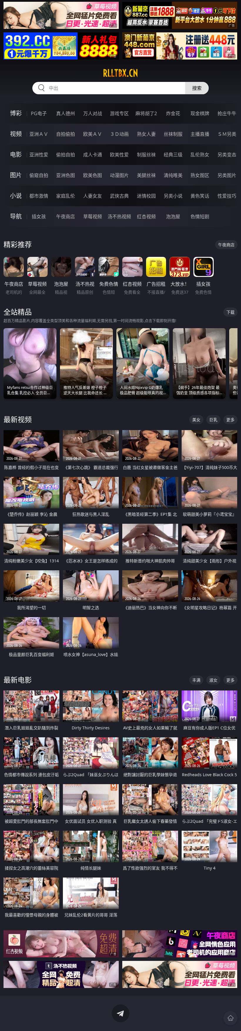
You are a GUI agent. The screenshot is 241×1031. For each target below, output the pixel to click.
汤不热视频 (119, 216)
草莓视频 (92, 216)
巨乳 (213, 419)
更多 (230, 419)
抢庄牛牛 (226, 113)
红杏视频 (146, 216)
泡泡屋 (173, 216)
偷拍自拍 (65, 154)
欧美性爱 (119, 154)
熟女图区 (199, 175)
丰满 (196, 680)
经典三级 (173, 154)
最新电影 (18, 680)
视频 (16, 134)
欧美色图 (92, 175)
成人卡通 (92, 154)
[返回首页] (230, 1018)
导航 (16, 216)
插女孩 (39, 216)
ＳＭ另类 (226, 134)
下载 (230, 312)
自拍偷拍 (65, 134)
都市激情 (38, 196)
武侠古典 (119, 196)
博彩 (16, 113)
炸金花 (173, 113)
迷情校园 (146, 196)
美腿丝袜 (146, 175)
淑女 (213, 680)
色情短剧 (199, 216)
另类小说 (173, 196)
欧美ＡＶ (92, 134)
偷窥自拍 (38, 175)
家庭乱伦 (65, 196)
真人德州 (65, 113)
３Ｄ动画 (119, 134)
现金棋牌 (199, 113)
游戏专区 (119, 113)
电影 (16, 154)
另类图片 (226, 175)
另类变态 (226, 154)
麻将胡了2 (146, 113)
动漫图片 (119, 175)
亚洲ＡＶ (38, 134)
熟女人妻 (146, 134)
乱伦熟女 (199, 154)
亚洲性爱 (38, 154)
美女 (196, 419)
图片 (16, 175)
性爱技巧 (226, 196)
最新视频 (18, 419)
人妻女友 (92, 196)
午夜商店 (65, 216)
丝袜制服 (173, 134)
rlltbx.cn (120, 73)
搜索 (197, 88)
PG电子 (39, 113)
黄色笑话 (199, 196)
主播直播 (199, 134)
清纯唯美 (173, 175)
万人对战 (92, 113)
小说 (16, 196)
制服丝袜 (146, 154)
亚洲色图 (65, 175)
